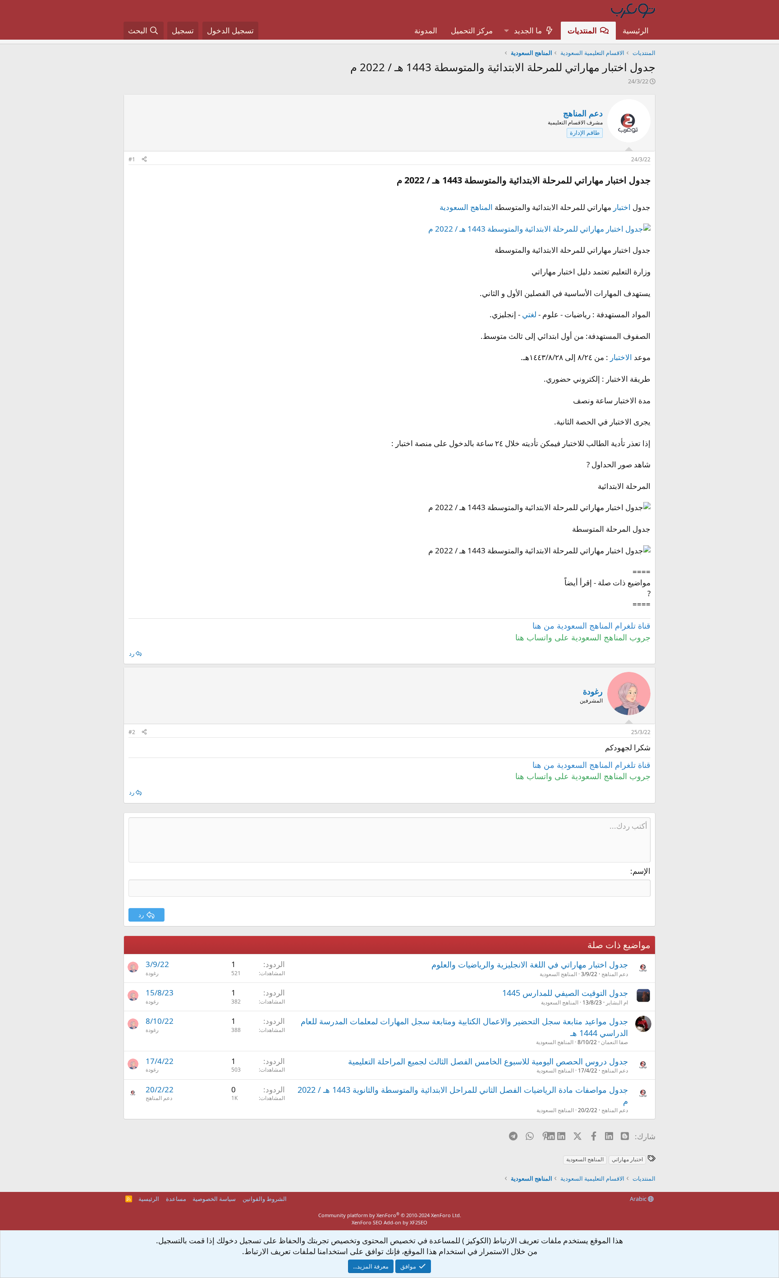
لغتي (529, 314)
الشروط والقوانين (265, 1199)
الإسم (641, 871)
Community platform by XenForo (389, 1215)
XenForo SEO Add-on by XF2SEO (389, 1222)
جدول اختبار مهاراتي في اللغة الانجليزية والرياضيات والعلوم (529, 964)
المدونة (425, 30)
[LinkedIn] (562, 1136)
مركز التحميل (472, 30)
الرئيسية (636, 30)
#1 (131, 159)
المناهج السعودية (466, 207)
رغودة (152, 973)
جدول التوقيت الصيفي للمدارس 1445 (565, 992)
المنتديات (582, 30)
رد (131, 653)
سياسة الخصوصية (214, 1199)
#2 (131, 732)
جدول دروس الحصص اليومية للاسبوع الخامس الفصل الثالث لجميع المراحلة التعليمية (488, 1061)
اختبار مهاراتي (627, 1159)
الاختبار (621, 357)
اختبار (622, 207)
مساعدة (176, 1199)
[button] (506, 31)
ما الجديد (528, 30)
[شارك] (144, 160)
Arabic (639, 1199)
